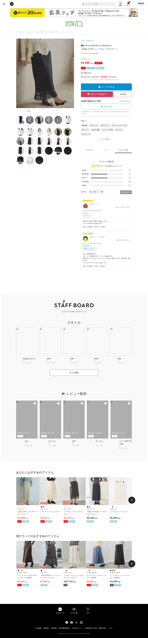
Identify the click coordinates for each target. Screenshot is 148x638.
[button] (71, 73)
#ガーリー (85, 130)
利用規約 (46, 628)
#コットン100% (108, 130)
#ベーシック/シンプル (119, 125)
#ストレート (86, 134)
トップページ (20, 32)
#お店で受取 (95, 130)
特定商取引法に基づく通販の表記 (95, 628)
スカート (30, 32)
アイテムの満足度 (106, 162)
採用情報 (54, 628)
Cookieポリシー (77, 628)
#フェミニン (94, 125)
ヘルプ (110, 628)
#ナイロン (119, 130)
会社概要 (38, 628)
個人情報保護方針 (64, 628)
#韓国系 (84, 125)
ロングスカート (41, 32)
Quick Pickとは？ (126, 101)
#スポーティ (105, 125)
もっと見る (74, 373)
